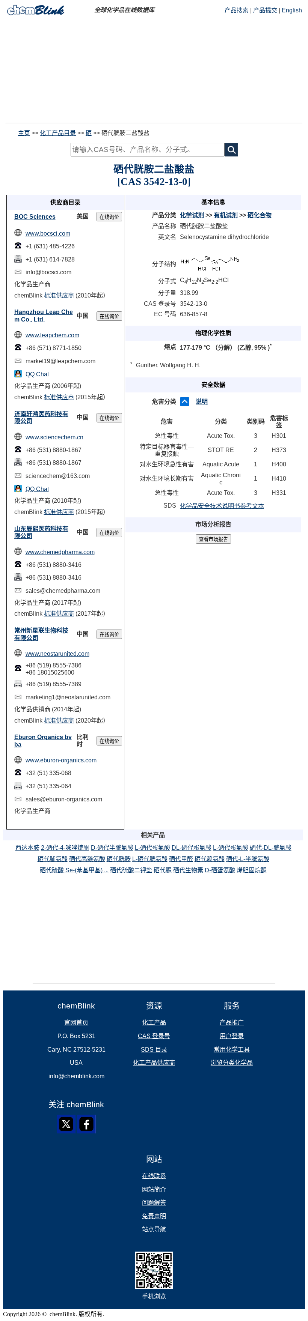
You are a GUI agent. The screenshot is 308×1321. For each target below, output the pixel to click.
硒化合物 (260, 215)
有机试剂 (226, 215)
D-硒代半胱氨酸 (112, 848)
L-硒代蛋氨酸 (152, 848)
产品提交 (265, 10)
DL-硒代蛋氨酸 (191, 848)
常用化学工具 (232, 1049)
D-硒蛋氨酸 (220, 870)
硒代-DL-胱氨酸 (270, 848)
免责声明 (154, 1216)
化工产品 (154, 1022)
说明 (202, 401)
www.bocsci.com (48, 233)
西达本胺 (27, 848)
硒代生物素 (188, 870)
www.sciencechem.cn (54, 437)
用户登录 (232, 1036)
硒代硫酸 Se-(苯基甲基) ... (74, 870)
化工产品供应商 (154, 1063)
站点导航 (154, 1229)
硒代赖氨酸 (210, 859)
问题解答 (154, 1202)
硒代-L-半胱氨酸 (247, 859)
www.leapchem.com (52, 335)
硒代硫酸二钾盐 (131, 870)
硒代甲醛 (181, 859)
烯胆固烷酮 (252, 870)
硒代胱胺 (119, 859)
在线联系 (154, 1176)
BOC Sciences (35, 216)
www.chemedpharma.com (60, 552)
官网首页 (76, 1022)
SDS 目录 (154, 1049)
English (292, 10)
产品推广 (232, 1022)
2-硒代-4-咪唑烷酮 (65, 848)
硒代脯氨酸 (53, 859)
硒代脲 (163, 870)
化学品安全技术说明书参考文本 (222, 506)
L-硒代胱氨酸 (150, 859)
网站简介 (154, 1189)
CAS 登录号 (154, 1036)
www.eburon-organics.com (61, 760)
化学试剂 (192, 215)
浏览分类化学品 (232, 1063)
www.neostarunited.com (57, 654)
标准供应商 (59, 295)
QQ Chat (37, 374)
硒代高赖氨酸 (87, 859)
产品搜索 (237, 10)
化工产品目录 (58, 133)
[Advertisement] (154, 70)
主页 (24, 133)
